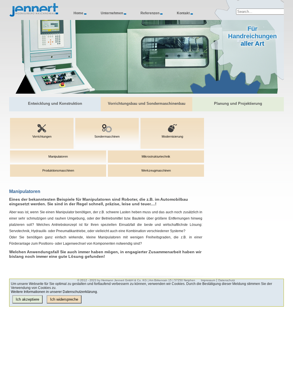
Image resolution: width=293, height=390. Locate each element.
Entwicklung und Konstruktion (55, 103)
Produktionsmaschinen (58, 170)
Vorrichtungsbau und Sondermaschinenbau (146, 103)
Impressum (208, 280)
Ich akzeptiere (27, 299)
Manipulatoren (58, 156)
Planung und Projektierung (238, 103)
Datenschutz (226, 280)
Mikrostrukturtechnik (156, 156)
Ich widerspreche (64, 299)
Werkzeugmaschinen (156, 170)
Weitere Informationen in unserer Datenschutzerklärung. (54, 292)
